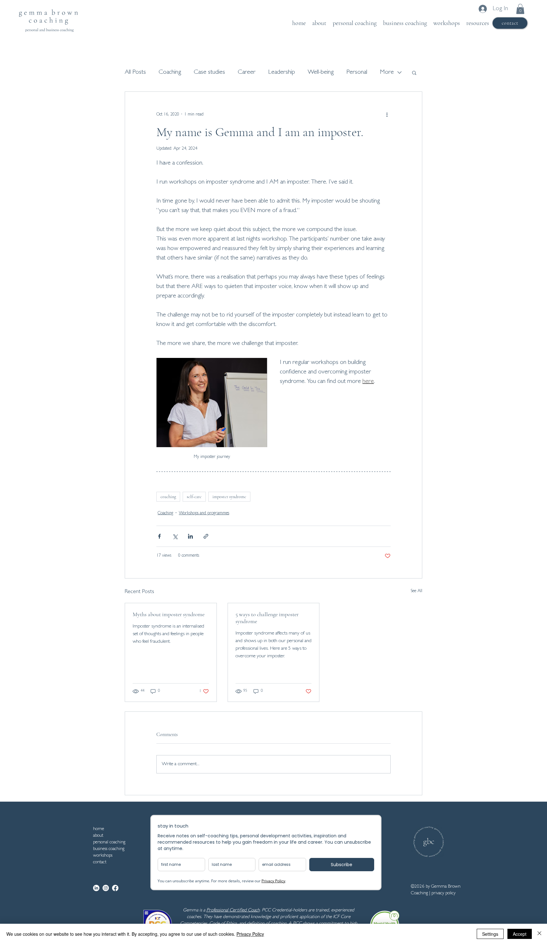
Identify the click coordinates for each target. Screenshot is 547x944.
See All (416, 591)
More (387, 72)
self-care (194, 496)
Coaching (170, 72)
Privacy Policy (250, 934)
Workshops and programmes (204, 513)
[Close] (539, 934)
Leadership (281, 72)
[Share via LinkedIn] (190, 536)
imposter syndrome (229, 496)
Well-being (321, 72)
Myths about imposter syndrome (168, 614)
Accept (519, 934)
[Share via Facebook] (159, 536)
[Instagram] (106, 888)
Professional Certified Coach (233, 910)
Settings (490, 934)
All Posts (135, 72)
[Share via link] (206, 536)
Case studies (209, 72)
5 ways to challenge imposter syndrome (267, 618)
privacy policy (443, 893)
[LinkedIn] (96, 888)
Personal (356, 72)
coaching (168, 496)
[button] (520, 9)
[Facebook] (115, 888)
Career (246, 72)
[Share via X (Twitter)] (175, 536)
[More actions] (387, 114)
